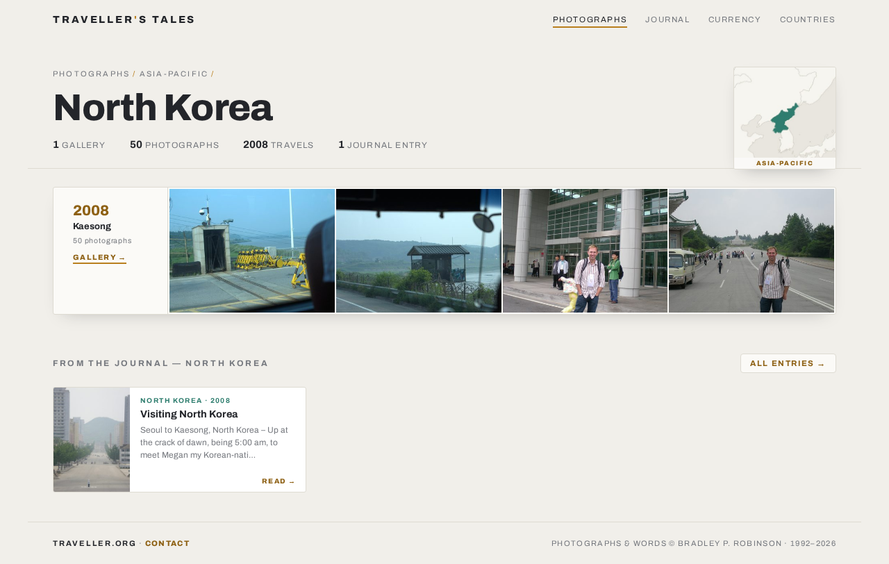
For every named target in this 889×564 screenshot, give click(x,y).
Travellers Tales (124, 19)
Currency (735, 19)
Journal (667, 19)
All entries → (788, 363)
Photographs (590, 19)
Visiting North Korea (189, 414)
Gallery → (99, 257)
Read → (279, 481)
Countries (808, 19)
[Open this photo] (252, 251)
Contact (167, 543)
